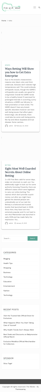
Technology (7, 277)
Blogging (6, 259)
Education (7, 281)
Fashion (6, 291)
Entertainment (9, 286)
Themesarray (20, 389)
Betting (8, 165)
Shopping (7, 268)
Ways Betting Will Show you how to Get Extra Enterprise (19, 72)
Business (7, 272)
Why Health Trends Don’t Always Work (18, 330)
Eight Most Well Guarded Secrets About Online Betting (20, 172)
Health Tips (8, 263)
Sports (7, 65)
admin (11, 126)
